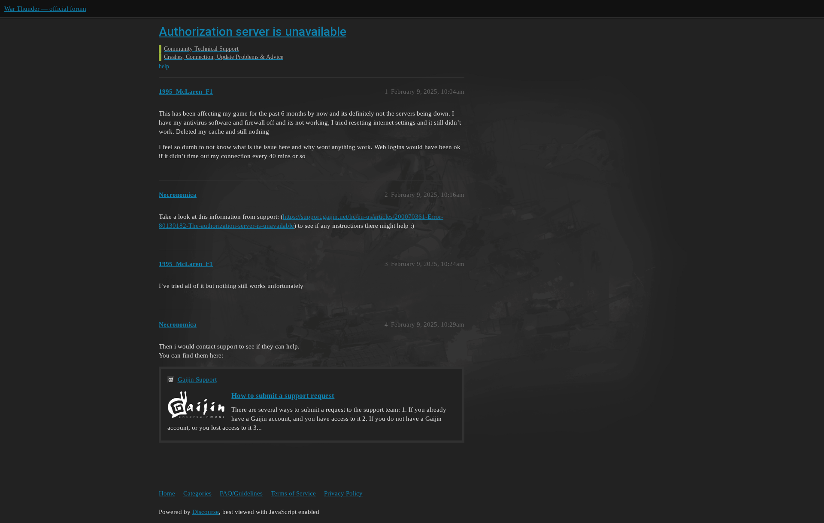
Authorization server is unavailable (252, 31)
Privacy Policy (343, 493)
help (164, 66)
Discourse (205, 511)
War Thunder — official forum (45, 8)
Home (167, 493)
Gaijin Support (197, 379)
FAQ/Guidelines (241, 493)
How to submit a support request (282, 395)
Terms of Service (293, 493)
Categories (197, 493)
